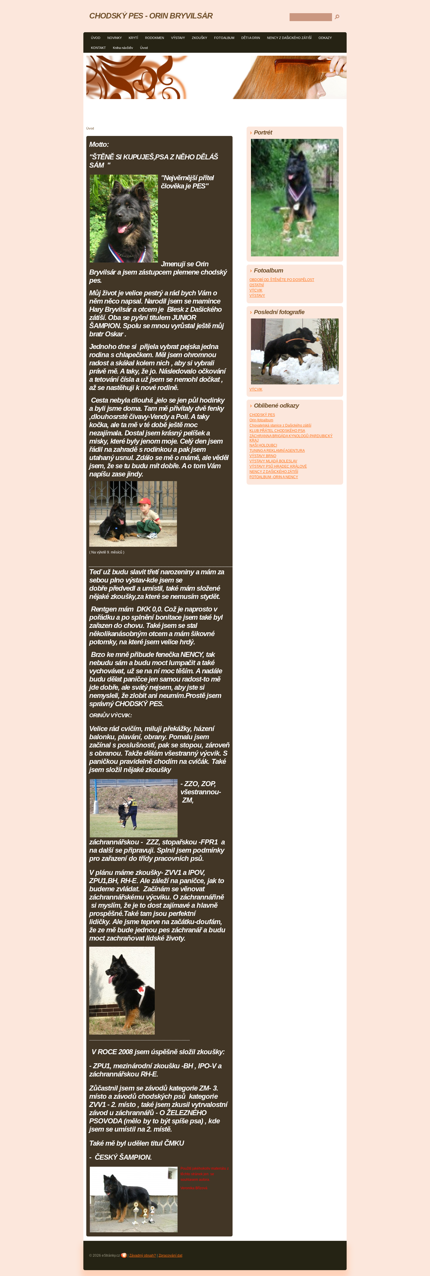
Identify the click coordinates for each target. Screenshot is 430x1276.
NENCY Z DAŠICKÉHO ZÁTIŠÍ (289, 38)
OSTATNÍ (257, 285)
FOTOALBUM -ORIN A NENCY (274, 477)
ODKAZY (325, 38)
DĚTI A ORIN (250, 38)
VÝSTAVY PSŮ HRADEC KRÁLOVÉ (278, 466)
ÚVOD (95, 38)
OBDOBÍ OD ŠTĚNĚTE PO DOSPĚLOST (282, 280)
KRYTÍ (133, 38)
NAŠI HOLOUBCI (263, 445)
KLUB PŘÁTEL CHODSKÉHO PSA (277, 431)
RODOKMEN (154, 38)
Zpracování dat (170, 1255)
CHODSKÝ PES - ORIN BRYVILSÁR (151, 15)
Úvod (144, 48)
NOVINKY (114, 38)
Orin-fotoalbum (261, 420)
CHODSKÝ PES (262, 415)
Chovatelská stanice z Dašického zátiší (280, 425)
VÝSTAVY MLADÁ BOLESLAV (273, 461)
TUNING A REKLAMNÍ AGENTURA (277, 451)
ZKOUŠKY (199, 38)
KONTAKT (98, 48)
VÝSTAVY (178, 38)
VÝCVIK (256, 290)
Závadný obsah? (142, 1255)
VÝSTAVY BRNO (263, 456)
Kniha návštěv (123, 48)
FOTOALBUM (224, 38)
